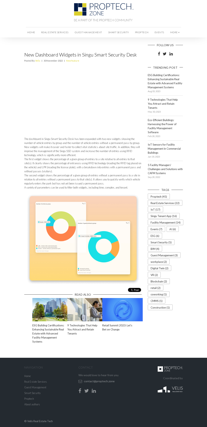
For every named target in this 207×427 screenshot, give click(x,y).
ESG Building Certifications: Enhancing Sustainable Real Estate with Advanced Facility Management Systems (48, 333)
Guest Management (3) (164, 255)
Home (31, 32)
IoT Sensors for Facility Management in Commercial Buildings (164, 148)
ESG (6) (155, 235)
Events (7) (156, 229)
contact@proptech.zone (99, 381)
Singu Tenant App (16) (164, 216)
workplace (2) (159, 261)
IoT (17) (155, 209)
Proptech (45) (159, 196)
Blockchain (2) (159, 281)
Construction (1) (160, 307)
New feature (72, 60)
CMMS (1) (157, 300)
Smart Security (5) (161, 242)
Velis (37, 60)
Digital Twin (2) (159, 268)
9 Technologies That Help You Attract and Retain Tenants (82, 329)
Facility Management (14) (166, 222)
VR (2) (154, 275)
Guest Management (88, 32)
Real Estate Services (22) (165, 203)
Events (159, 32)
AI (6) (172, 229)
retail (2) (156, 288)
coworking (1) (159, 294)
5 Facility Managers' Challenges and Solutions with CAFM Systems (165, 169)
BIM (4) (155, 248)
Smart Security (118, 32)
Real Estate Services (55, 32)
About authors (32, 404)
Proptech (142, 32)
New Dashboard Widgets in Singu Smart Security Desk (80, 55)
